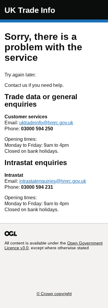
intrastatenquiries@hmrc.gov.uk (52, 181)
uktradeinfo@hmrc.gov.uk (46, 122)
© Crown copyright (54, 293)
